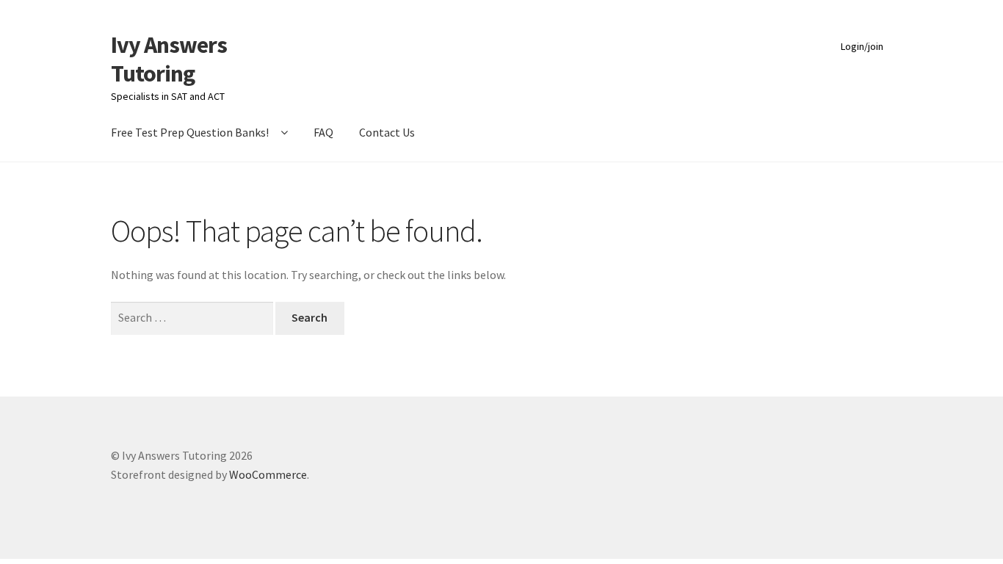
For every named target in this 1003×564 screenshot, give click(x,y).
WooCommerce (268, 474)
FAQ (323, 132)
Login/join (862, 46)
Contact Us (387, 132)
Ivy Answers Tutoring (169, 59)
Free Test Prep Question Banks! (190, 132)
